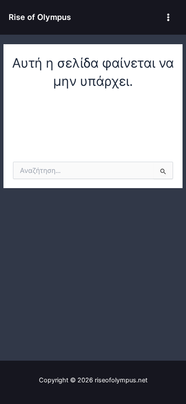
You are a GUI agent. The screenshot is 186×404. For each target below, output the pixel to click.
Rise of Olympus (40, 17)
